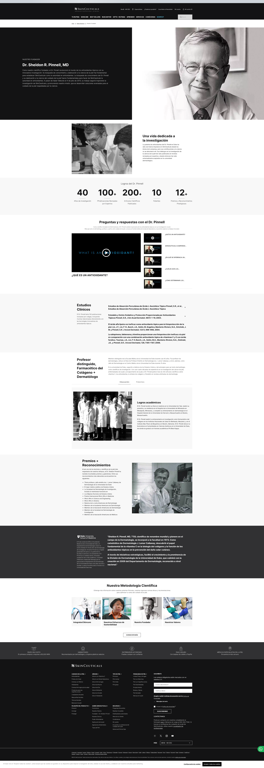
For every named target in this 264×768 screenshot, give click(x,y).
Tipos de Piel (96, 727)
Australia (79, 752)
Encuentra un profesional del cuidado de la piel (121, 725)
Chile (101, 752)
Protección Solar (76, 679)
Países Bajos (154, 752)
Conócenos (95, 708)
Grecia (130, 752)
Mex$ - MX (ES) (125, 9)
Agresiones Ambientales (99, 725)
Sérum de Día (96, 687)
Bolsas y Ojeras (137, 690)
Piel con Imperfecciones (140, 682)
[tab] (165, 238)
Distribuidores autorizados (120, 714)
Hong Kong (135, 752)
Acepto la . (166, 706)
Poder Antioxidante (97, 719)
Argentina (74, 752)
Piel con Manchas (138, 679)
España (73, 754)
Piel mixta (115, 682)
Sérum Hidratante (97, 695)
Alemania (125, 752)
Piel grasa (115, 684)
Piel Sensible (137, 693)
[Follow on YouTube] (172, 736)
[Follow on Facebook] (155, 736)
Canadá (97, 752)
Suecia (78, 754)
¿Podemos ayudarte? (150, 9)
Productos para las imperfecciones (77, 691)
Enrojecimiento (137, 687)
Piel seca (115, 676)
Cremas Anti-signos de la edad (80, 687)
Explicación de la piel (98, 722)
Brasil (93, 752)
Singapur (181, 752)
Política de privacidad (168, 706)
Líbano (144, 752)
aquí (162, 722)
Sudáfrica (186, 752)
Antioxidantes (76, 676)
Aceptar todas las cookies (212, 764)
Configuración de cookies (192, 764)
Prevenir (74, 708)
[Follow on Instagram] (167, 736)
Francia (120, 752)
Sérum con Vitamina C (98, 676)
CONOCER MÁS (132, 635)
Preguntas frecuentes (119, 708)
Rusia (177, 752)
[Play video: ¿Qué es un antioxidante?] (106, 252)
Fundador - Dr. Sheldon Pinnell (101, 714)
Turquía (86, 754)
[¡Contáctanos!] (260, 749)
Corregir (74, 711)
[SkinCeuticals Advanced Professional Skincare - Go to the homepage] (87, 9)
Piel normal (116, 679)
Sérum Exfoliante (97, 690)
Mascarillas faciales (77, 697)
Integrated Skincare (82, 622)
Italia (140, 752)
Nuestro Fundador (142, 622)
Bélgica (89, 752)
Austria (84, 752)
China (104, 752)
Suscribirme (162, 711)
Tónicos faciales (76, 700)
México (148, 752)
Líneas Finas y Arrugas (139, 676)
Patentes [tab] (140, 382)
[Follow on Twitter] (161, 736)
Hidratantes (75, 684)
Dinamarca (109, 752)
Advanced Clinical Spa (119, 729)
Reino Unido (91, 754)
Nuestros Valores (172, 622)
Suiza (81, 754)
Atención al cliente (118, 716)
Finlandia (115, 752)
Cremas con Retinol (77, 682)
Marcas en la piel (76, 703)
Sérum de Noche (97, 684)
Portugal (173, 752)
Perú (164, 752)
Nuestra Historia (96, 711)
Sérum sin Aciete (97, 693)
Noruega (160, 752)
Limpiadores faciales (78, 694)
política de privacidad (180, 757)
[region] (132, 764)
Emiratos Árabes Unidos (101, 754)
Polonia (168, 752)
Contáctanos (116, 719)
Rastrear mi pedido (118, 711)
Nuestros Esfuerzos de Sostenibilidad (114, 623)
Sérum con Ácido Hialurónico (100, 679)
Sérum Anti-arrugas (97, 682)
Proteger (74, 714)
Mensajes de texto (162, 701)
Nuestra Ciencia (96, 716)
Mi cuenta (115, 722)
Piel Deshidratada (138, 684)
